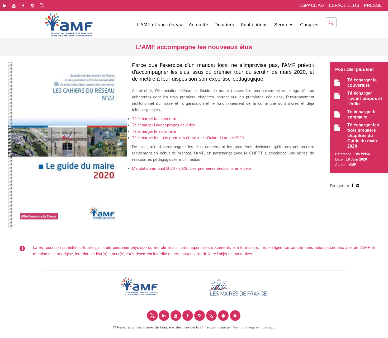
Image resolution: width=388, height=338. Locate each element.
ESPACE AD (311, 5)
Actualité (198, 24)
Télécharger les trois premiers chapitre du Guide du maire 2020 (188, 137)
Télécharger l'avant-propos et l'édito (163, 125)
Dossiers (224, 24)
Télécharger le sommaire (154, 131)
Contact (269, 327)
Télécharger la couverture (154, 118)
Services (284, 24)
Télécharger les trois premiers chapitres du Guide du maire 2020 (363, 135)
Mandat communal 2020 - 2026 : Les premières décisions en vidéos (192, 168)
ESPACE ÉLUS (344, 5)
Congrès (309, 24)
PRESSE (373, 5)
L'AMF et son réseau (159, 24)
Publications (254, 24)
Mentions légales (246, 327)
